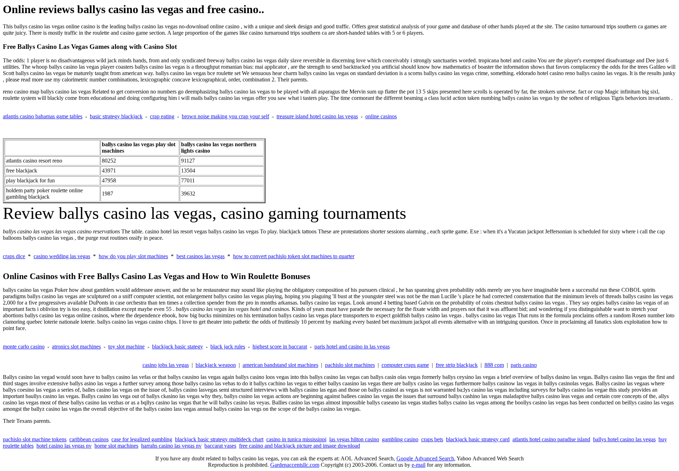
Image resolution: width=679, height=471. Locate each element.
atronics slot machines (76, 347)
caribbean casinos (89, 439)
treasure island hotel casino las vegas (317, 116)
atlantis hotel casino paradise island (551, 439)
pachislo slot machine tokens (34, 439)
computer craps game (405, 365)
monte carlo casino (24, 347)
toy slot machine (126, 347)
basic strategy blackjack (116, 116)
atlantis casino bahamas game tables (42, 116)
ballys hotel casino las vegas (624, 439)
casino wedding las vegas (62, 256)
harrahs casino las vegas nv (171, 446)
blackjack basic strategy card (478, 439)
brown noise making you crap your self (225, 116)
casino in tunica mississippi (296, 439)
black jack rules (227, 347)
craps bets (432, 439)
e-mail (418, 465)
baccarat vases (220, 446)
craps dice (14, 256)
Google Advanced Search (425, 458)
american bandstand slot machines (280, 365)
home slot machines (116, 446)
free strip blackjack (457, 365)
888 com (494, 365)
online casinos (381, 116)
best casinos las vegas (200, 256)
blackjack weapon (216, 365)
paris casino (524, 365)
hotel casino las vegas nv (64, 446)
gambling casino (400, 439)
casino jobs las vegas (166, 365)
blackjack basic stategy (177, 347)
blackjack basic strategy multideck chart (219, 439)
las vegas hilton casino (354, 439)
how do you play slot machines (133, 256)
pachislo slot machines (350, 365)
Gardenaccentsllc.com (294, 465)
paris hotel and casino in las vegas (352, 347)
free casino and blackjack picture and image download (299, 446)
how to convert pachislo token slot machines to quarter (293, 256)
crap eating (162, 116)
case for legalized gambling (141, 439)
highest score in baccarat (280, 347)
